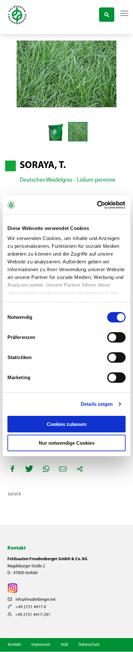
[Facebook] (12, 469)
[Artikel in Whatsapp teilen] (46, 469)
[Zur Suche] (107, 14)
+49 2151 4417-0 (30, 607)
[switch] (116, 337)
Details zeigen (97, 404)
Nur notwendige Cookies (67, 443)
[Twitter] (29, 469)
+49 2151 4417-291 (32, 615)
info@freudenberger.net (35, 600)
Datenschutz (88, 645)
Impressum (40, 645)
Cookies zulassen (67, 424)
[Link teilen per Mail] (63, 469)
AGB (64, 645)
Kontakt (14, 645)
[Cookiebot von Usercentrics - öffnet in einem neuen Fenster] (97, 205)
